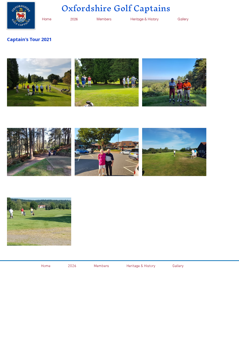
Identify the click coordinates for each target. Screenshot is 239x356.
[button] (110, 19)
